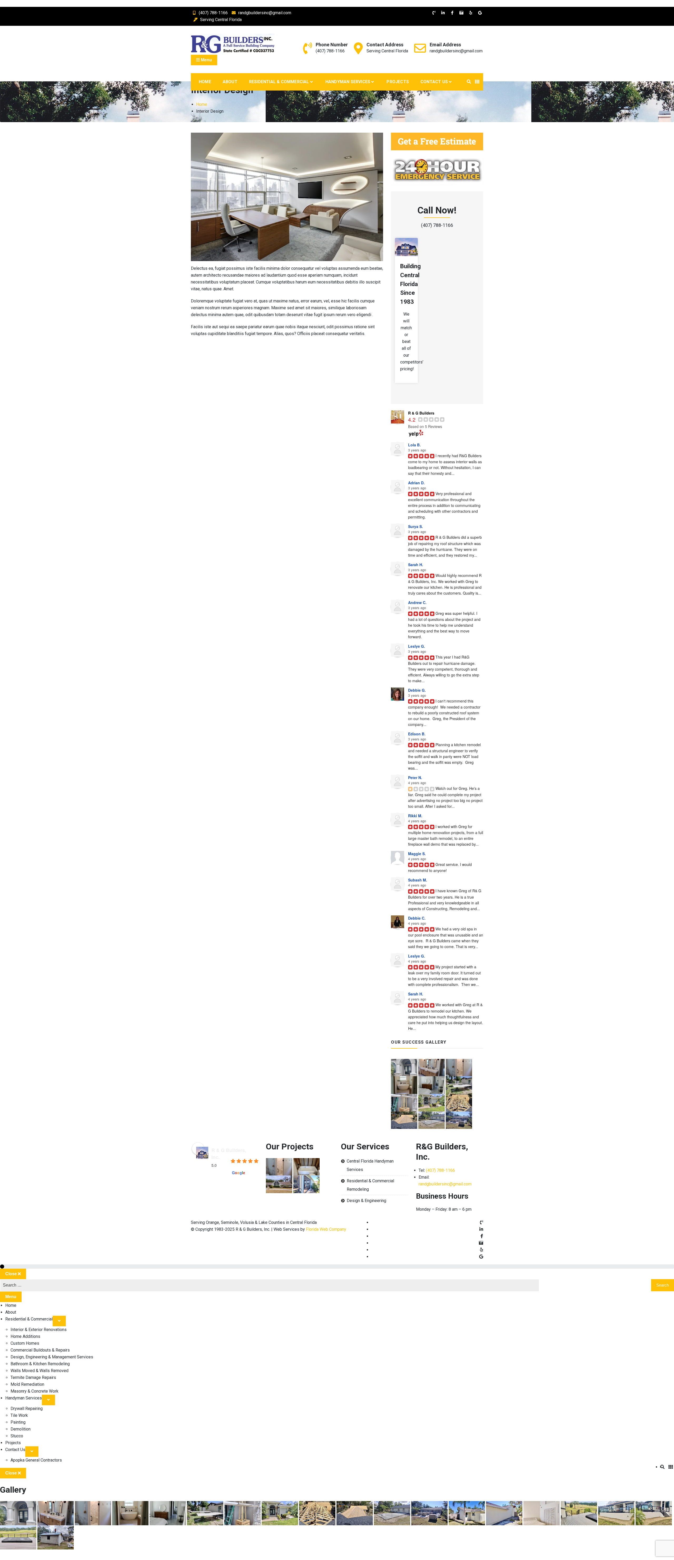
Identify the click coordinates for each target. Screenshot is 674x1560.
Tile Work (19, 1415)
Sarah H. (415, 564)
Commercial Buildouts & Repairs (40, 1350)
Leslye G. (416, 646)
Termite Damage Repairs (33, 1377)
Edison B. (416, 733)
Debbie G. (417, 690)
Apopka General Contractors (36, 1460)
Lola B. (414, 444)
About (230, 81)
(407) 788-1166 (213, 12)
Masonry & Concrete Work (34, 1391)
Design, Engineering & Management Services (52, 1356)
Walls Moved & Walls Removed (39, 1370)
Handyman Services (347, 81)
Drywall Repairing (27, 1408)
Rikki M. (415, 815)
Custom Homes (25, 1343)
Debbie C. (416, 918)
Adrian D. (416, 482)
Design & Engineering (366, 1200)
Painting (18, 1422)
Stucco (17, 1435)
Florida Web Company (326, 1229)
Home (205, 81)
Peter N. (415, 777)
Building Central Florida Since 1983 (410, 284)
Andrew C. (417, 602)
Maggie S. (417, 853)
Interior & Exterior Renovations (39, 1329)
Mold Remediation (27, 1384)
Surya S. (415, 526)
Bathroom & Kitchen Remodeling (40, 1363)
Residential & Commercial (279, 81)
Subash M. (417, 880)
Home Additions (25, 1336)
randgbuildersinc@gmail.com (264, 12)
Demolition (21, 1429)
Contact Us (434, 81)
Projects (397, 81)
